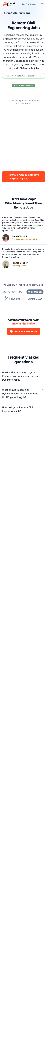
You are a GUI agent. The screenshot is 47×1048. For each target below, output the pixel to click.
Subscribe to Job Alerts (24, 85)
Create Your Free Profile (25, 331)
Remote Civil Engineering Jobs (17, 13)
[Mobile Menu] (42, 4)
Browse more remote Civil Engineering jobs (24, 177)
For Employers (29, 4)
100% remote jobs (28, 68)
